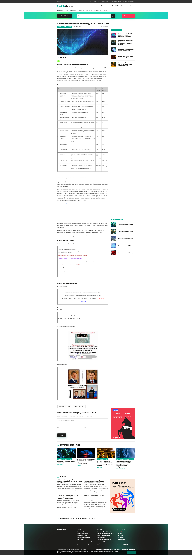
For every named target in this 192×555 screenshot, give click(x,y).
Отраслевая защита (70, 10)
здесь (86, 552)
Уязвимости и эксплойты (83, 544)
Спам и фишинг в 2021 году (125, 253)
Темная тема (125, 5)
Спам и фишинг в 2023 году (125, 238)
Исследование (101, 537)
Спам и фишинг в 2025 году (125, 224)
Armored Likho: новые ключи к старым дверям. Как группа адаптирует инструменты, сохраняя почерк (86, 461)
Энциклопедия (121, 539)
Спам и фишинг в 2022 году (125, 245)
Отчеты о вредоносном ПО (104, 535)
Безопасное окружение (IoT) (84, 541)
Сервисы (88, 10)
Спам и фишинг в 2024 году (125, 231)
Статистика (121, 537)
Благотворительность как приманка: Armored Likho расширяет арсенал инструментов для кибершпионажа (123, 464)
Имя (58, 427)
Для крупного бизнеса (129, 1)
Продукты (80, 10)
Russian (131, 5)
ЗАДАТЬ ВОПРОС (115, 5)
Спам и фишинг (81, 543)
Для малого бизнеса (104, 1)
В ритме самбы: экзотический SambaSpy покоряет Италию (125, 64)
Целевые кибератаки (82, 531)
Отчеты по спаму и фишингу (64, 26)
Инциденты (100, 543)
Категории (100, 529)
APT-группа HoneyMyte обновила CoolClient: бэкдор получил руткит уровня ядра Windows (105, 463)
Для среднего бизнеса (116, 1)
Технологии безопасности (104, 539)
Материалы (96, 10)
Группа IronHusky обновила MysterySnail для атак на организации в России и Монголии (126, 42)
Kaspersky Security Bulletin (104, 531)
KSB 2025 (120, 543)
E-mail (85, 427)
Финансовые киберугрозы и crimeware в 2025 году (126, 50)
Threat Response (122, 531)
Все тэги (120, 533)
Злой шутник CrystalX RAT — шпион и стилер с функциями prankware (126, 35)
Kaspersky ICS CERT (123, 544)
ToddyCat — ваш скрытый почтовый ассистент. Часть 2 (94, 496)
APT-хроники (121, 535)
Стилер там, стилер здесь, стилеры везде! (125, 57)
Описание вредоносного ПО (64, 459)
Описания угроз (122, 541)
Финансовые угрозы (82, 533)
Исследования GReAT (102, 459)
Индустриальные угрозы (83, 537)
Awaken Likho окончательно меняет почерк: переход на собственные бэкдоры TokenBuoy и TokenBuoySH (69, 497)
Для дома (94, 1)
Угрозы (79, 529)
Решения (59, 10)
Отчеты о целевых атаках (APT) (125, 459)
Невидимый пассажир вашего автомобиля (66, 462)
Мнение (99, 544)
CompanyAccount (105, 5)
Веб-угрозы (80, 539)
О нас (104, 10)
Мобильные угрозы (82, 535)
